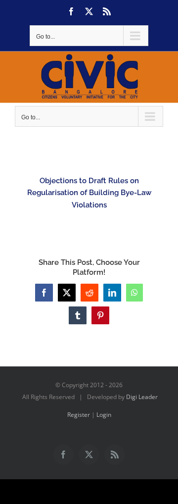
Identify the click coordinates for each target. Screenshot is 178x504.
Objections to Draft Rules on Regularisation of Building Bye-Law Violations (89, 192)
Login (103, 414)
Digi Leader (142, 397)
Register (78, 414)
